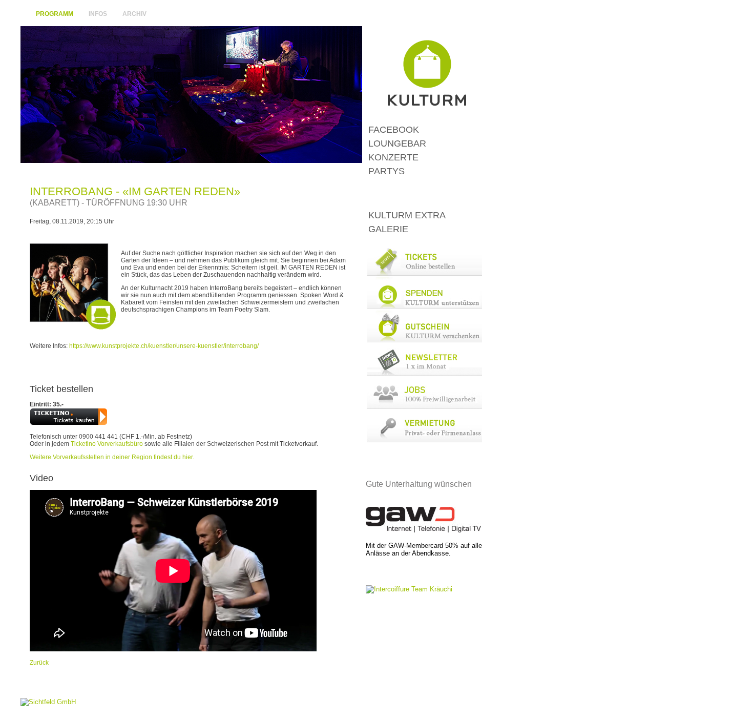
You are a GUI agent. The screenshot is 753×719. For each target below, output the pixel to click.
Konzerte (393, 157)
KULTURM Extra (407, 215)
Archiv (134, 13)
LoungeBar (397, 143)
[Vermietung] (424, 440)
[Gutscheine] (424, 340)
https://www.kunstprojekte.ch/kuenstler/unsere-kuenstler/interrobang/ (164, 346)
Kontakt (375, 14)
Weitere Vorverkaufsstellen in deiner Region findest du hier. (112, 457)
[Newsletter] (424, 373)
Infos (98, 13)
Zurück (39, 662)
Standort (398, 14)
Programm (54, 13)
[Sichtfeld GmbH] (48, 702)
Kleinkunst (424, 193)
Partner (454, 14)
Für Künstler (427, 14)
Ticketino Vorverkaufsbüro (107, 443)
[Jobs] (424, 406)
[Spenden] (424, 307)
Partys (386, 171)
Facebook (393, 130)
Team (473, 14)
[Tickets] (424, 273)
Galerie (388, 229)
